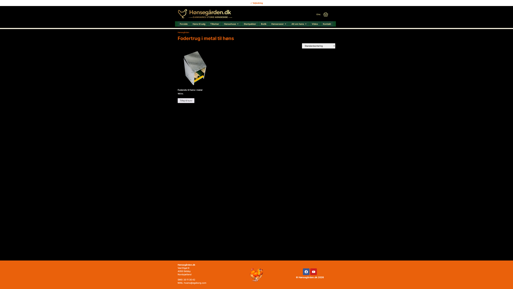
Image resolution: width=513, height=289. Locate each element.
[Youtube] (313, 271)
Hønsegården (183, 32)
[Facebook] (306, 271)
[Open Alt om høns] (306, 24)
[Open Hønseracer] (285, 24)
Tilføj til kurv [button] (186, 100)
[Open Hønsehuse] (238, 24)
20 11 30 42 (189, 279)
